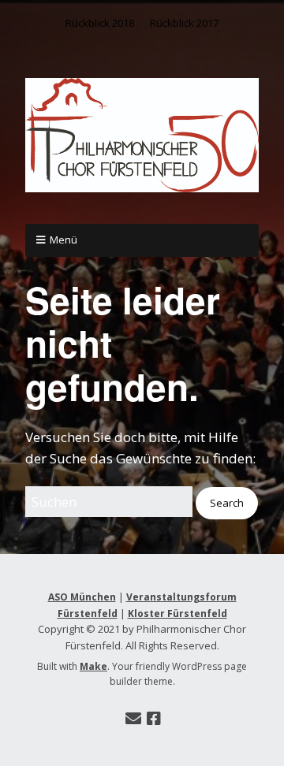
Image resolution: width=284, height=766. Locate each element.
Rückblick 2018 (99, 23)
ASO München (82, 597)
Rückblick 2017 (184, 23)
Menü (63, 239)
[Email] (133, 718)
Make (93, 666)
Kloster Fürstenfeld (177, 613)
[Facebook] (154, 718)
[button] (227, 503)
